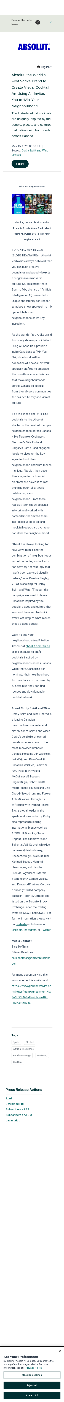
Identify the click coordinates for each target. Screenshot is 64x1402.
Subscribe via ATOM (19, 1115)
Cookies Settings (32, 1375)
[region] (32, 1374)
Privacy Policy (34, 1367)
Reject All (31, 1385)
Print (9, 1098)
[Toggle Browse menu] (50, 22)
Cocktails (18, 1062)
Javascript (13, 1120)
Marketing (42, 1055)
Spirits (16, 1042)
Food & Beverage (22, 1055)
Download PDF (15, 1104)
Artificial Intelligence (23, 1049)
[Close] (60, 1351)
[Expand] (49, 210)
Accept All (32, 1395)
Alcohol (30, 1042)
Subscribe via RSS (17, 1109)
